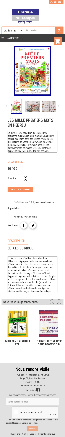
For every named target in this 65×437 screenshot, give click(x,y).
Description (16, 240)
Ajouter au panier (20, 189)
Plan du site (15, 434)
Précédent (55, 301)
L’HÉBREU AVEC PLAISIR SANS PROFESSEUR (49, 343)
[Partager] (23, 225)
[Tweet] (32, 225)
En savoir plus (15, 161)
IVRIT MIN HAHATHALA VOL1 (17, 343)
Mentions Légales (29, 434)
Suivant (60, 301)
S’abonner (32, 428)
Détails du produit (22, 248)
